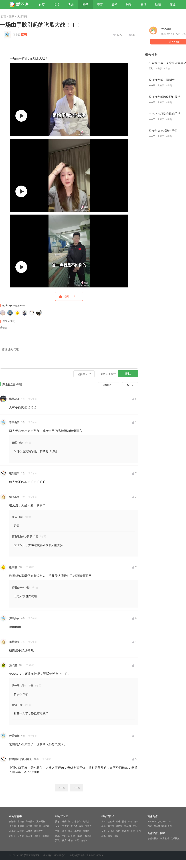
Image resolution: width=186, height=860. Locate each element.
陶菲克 (86, 821)
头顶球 (111, 831)
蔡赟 (64, 831)
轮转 (116, 835)
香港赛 (37, 835)
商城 (172, 5)
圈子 (85, 5)
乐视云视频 (152, 838)
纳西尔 (80, 835)
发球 (103, 821)
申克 (81, 826)
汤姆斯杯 (40, 821)
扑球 (124, 821)
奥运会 (12, 821)
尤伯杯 (12, 826)
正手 (135, 826)
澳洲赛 (46, 835)
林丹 (64, 821)
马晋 (76, 840)
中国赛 (29, 826)
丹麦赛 (12, 831)
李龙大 (77, 831)
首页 (42, 5)
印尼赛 (46, 826)
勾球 (130, 821)
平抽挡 (127, 826)
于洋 (64, 835)
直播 (143, 5)
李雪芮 (65, 826)
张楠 (70, 840)
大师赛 (12, 835)
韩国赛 (37, 826)
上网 (139, 831)
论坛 (158, 5)
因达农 (88, 826)
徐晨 (64, 840)
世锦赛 (20, 821)
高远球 (111, 826)
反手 (103, 831)
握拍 (118, 831)
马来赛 (20, 831)
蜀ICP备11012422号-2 (54, 855)
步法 (132, 831)
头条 (71, 5)
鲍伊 (70, 831)
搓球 (118, 821)
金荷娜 (88, 835)
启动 (110, 835)
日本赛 (20, 835)
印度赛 (29, 831)
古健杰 (86, 831)
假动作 (125, 831)
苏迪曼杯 (30, 821)
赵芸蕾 (71, 835)
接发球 (111, 821)
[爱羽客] (20, 4)
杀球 (136, 821)
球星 (129, 5)
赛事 (100, 5)
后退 (103, 835)
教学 (114, 5)
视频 (56, 5)
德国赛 (29, 835)
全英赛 (20, 826)
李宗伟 (77, 821)
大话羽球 (22, 16)
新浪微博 (164, 838)
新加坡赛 (38, 831)
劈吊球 (119, 826)
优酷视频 (175, 838)
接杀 (103, 826)
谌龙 (70, 821)
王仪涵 (73, 826)
